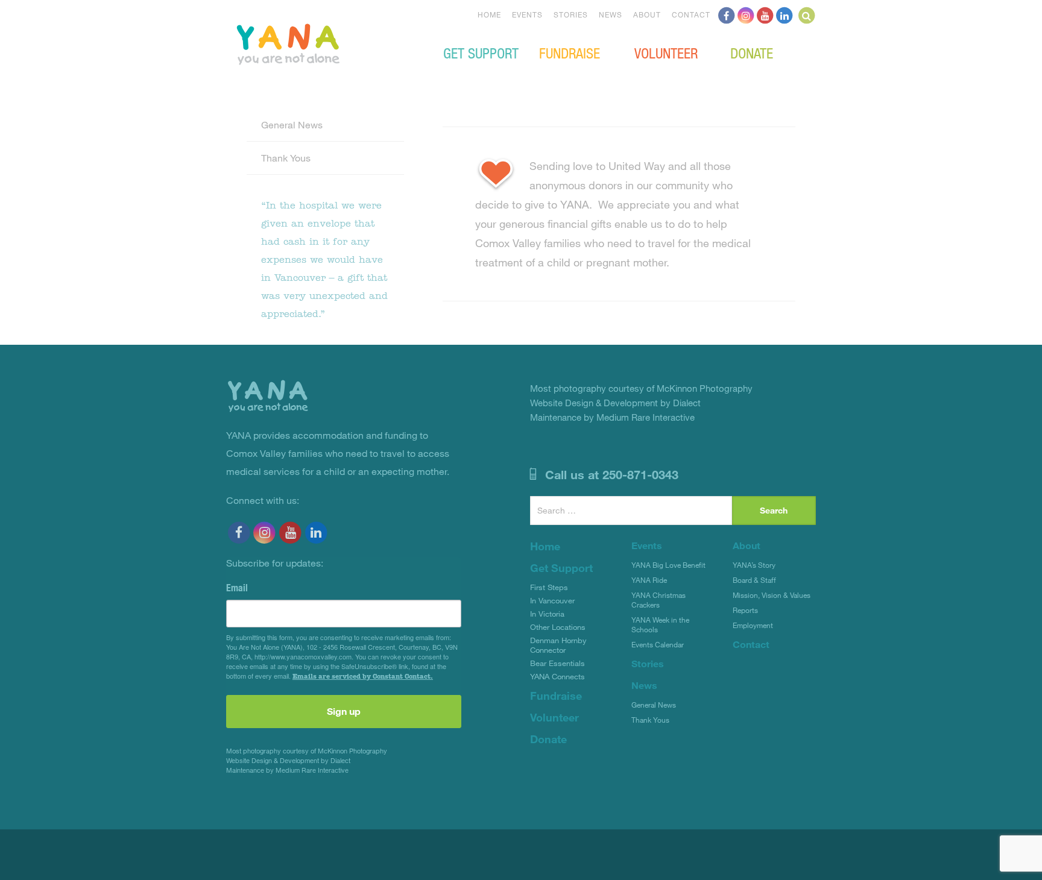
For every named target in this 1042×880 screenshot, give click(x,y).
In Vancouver (552, 600)
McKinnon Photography (352, 751)
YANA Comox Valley (328, 42)
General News (292, 124)
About (647, 14)
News (610, 14)
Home (489, 14)
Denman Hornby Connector (558, 645)
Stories (571, 14)
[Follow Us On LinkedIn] (784, 14)
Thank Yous (286, 157)
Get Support (481, 52)
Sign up (344, 711)
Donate (751, 52)
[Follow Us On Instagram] (746, 14)
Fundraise (569, 52)
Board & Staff (754, 580)
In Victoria (547, 613)
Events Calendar (657, 644)
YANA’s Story (754, 565)
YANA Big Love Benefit (668, 565)
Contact (691, 14)
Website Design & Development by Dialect (288, 760)
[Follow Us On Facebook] (726, 14)
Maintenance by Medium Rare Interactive (287, 770)
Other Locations (558, 627)
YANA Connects (557, 676)
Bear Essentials (557, 663)
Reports (745, 610)
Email (237, 587)
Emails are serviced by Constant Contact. (362, 676)
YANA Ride (649, 580)
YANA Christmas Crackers (658, 599)
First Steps (549, 587)
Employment (753, 625)
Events (527, 14)
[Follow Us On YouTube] (765, 14)
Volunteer (666, 52)
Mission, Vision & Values (771, 595)
